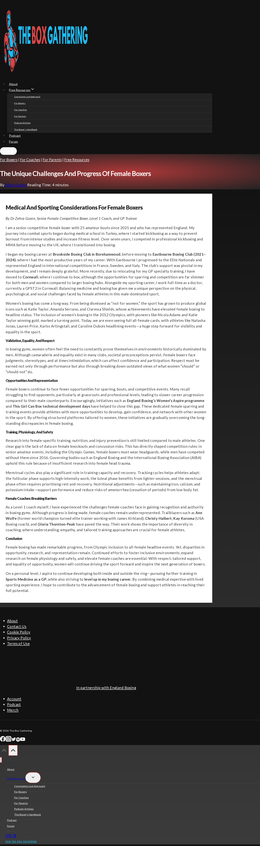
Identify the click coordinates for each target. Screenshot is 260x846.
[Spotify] (18, 740)
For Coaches (20, 109)
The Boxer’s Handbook (25, 129)
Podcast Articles (22, 122)
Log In (8, 151)
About (13, 84)
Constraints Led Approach (27, 96)
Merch (12, 710)
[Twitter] (13, 740)
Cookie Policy (18, 632)
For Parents (20, 116)
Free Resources (76, 159)
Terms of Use (18, 643)
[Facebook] (3, 740)
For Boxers (19, 103)
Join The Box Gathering (21, 841)
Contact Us (16, 626)
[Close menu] (1, 760)
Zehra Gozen (16, 185)
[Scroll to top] (4, 750)
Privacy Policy (19, 638)
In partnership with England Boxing (106, 687)
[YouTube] (22, 740)
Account (14, 698)
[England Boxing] (13, 676)
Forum (13, 142)
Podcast (15, 136)
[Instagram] (8, 740)
